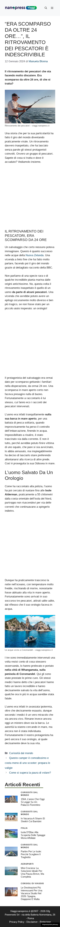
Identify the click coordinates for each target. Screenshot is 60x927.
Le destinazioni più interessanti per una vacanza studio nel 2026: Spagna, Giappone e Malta (31, 893)
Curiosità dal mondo (21, 753)
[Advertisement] (30, 198)
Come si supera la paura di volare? (30, 772)
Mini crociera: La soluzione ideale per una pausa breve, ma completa (32, 872)
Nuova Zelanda (35, 255)
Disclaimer (32, 921)
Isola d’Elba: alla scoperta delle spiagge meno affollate (33, 835)
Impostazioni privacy (50, 924)
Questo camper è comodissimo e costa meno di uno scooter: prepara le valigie (27, 762)
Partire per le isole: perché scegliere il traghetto (31, 854)
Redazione (45, 921)
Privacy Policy (16, 921)
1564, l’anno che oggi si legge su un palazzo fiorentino (32, 802)
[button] (46, 8)
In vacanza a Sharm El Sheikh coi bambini (33, 820)
